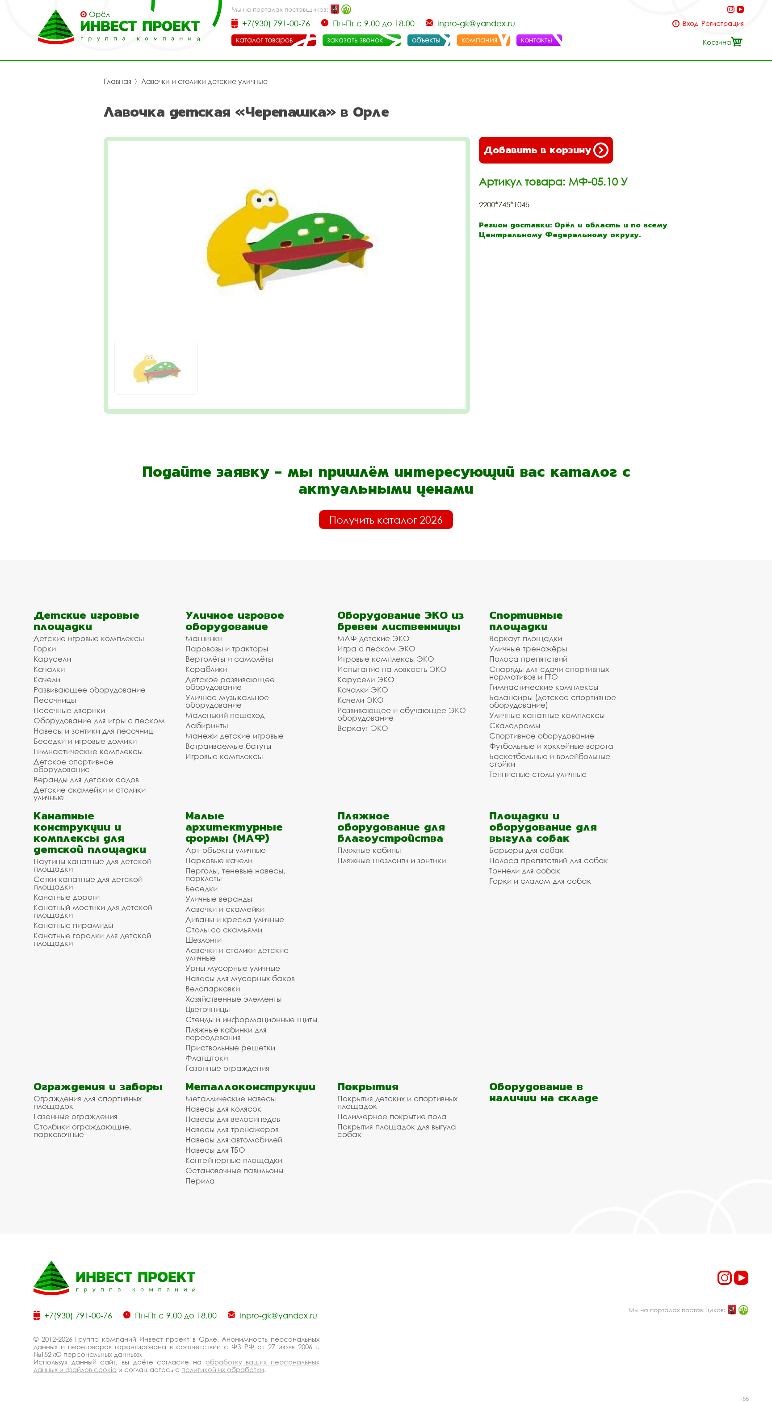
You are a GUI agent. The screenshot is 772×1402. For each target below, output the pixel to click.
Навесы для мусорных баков (240, 978)
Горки (45, 648)
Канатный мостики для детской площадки (93, 911)
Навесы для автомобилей (233, 1139)
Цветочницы (207, 1009)
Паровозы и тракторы (226, 648)
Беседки (201, 888)
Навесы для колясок (223, 1108)
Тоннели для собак (524, 870)
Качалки (49, 669)
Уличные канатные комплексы (546, 715)
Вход (690, 23)
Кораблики (206, 669)
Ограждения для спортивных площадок (88, 1102)
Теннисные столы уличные (538, 774)
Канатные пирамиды (73, 925)
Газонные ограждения (227, 1068)
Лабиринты (206, 725)
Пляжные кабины (369, 850)
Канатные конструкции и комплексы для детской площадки (90, 832)
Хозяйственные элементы (233, 999)
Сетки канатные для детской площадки (88, 882)
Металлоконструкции (250, 1086)
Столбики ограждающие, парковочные (82, 1130)
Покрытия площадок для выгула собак (396, 1130)
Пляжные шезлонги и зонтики (391, 860)
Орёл (99, 14)
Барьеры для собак (526, 850)
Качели (47, 679)
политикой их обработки (222, 1369)
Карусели (52, 659)
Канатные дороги (67, 897)
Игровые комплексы (224, 756)
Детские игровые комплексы (89, 638)
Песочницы (55, 700)
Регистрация (722, 23)
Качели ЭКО (360, 700)
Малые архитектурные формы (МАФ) (234, 827)
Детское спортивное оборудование (73, 765)
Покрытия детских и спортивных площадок (397, 1102)
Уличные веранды (218, 898)
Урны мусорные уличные (232, 968)
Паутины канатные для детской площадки (92, 865)
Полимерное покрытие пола (392, 1116)
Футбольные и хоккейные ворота (551, 746)
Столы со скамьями (223, 929)
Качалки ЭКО (362, 689)
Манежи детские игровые (234, 735)
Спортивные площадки (526, 620)
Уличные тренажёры (528, 648)
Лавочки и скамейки (224, 909)
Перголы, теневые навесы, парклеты (235, 874)
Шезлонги (203, 940)
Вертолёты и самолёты (229, 659)
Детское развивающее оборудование (230, 683)
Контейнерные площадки (233, 1160)
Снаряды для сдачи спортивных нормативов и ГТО (549, 672)
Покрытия (368, 1086)
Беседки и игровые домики (85, 741)
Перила (200, 1180)
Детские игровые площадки (86, 620)
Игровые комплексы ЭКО (385, 659)
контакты (536, 39)
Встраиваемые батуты (228, 746)
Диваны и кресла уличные (234, 919)
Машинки (203, 638)
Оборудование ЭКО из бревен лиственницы (400, 620)
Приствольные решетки (230, 1047)
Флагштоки (206, 1058)
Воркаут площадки (525, 638)
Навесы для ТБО (215, 1150)
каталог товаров (264, 39)
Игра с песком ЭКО (376, 648)
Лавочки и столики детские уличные (204, 81)
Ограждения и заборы (98, 1086)
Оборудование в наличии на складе (543, 1092)
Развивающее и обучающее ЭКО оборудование (401, 714)
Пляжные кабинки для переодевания (226, 1033)
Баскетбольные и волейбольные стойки (549, 760)
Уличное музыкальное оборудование (227, 701)
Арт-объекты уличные (225, 850)
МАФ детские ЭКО (373, 638)
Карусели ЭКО (365, 679)
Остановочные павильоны (234, 1170)
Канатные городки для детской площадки (92, 939)
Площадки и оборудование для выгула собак (543, 827)
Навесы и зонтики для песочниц (93, 731)
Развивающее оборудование (90, 689)
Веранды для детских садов (86, 779)
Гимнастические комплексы (88, 751)
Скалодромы (514, 725)
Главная (117, 81)
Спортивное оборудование (541, 735)
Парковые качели (218, 860)
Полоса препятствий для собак (548, 860)
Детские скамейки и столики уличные (90, 793)
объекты (426, 39)
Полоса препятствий (528, 659)
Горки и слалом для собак (540, 881)
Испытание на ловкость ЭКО (392, 669)
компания (479, 39)
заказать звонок (355, 39)
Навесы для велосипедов (232, 1119)
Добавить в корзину (537, 150)
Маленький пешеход (224, 715)
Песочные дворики (69, 710)
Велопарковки (212, 988)
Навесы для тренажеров (232, 1129)
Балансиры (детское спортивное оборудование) (552, 701)
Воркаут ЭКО (362, 728)
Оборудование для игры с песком (99, 720)
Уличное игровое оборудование (234, 620)
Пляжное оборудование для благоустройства (391, 827)
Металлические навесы (230, 1098)
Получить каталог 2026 (386, 519)
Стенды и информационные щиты (251, 1019)
